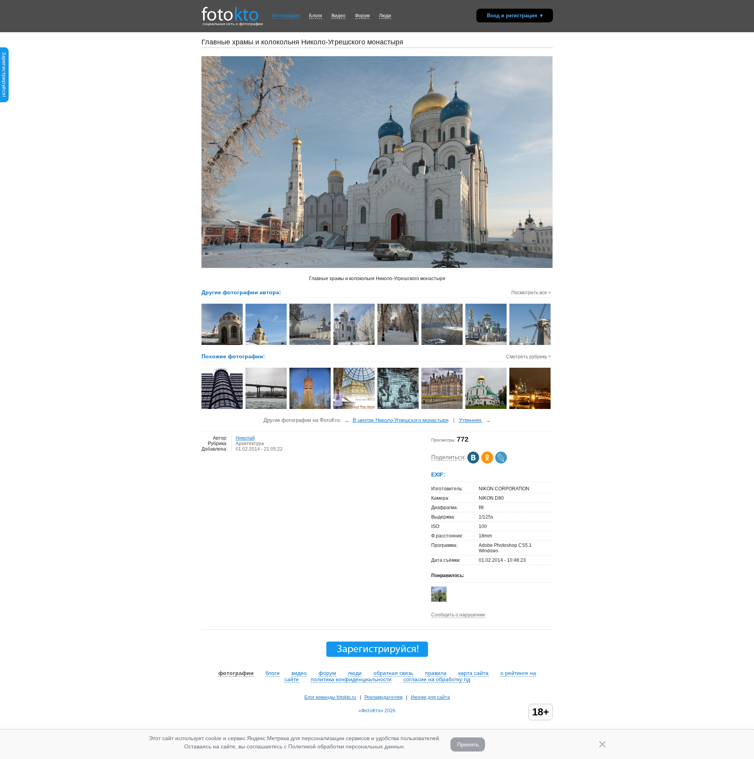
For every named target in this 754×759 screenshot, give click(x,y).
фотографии (236, 673)
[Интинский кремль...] (310, 408)
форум (327, 673)
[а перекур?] (398, 408)
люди (355, 673)
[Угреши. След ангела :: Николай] (266, 344)
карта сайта (473, 673)
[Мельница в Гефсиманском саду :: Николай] (530, 344)
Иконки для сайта (430, 697)
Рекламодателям (383, 697)
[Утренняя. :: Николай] (398, 344)
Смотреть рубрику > (528, 356)
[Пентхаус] (222, 408)
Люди (385, 15)
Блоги (315, 15)
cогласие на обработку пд (436, 679)
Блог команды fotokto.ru (330, 697)
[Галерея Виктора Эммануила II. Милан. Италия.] (354, 408)
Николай (245, 438)
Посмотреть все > (531, 292)
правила (436, 673)
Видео (338, 15)
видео (299, 673)
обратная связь (393, 673)
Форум (362, 15)
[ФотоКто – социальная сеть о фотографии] (230, 11)
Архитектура (250, 443)
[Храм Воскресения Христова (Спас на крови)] (530, 408)
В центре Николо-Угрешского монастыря (400, 420)
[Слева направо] (266, 408)
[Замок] (442, 408)
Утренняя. (471, 420)
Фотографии (286, 15)
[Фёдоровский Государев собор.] (486, 408)
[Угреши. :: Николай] (310, 344)
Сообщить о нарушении (458, 615)
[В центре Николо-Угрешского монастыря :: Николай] (222, 344)
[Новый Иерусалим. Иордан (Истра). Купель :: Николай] (442, 344)
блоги (272, 673)
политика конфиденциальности (351, 679)
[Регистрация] (4, 101)
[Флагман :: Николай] (354, 344)
